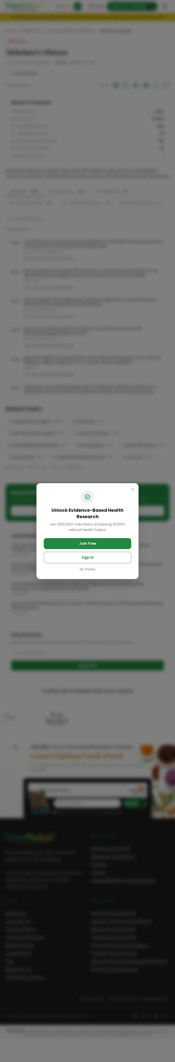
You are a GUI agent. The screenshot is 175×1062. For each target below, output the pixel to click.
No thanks (87, 569)
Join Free (87, 543)
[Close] (132, 489)
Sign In (88, 557)
